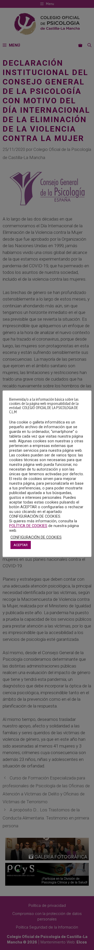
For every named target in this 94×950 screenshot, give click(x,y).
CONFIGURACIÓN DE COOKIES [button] (36, 537)
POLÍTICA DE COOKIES (28, 525)
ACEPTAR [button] (21, 545)
